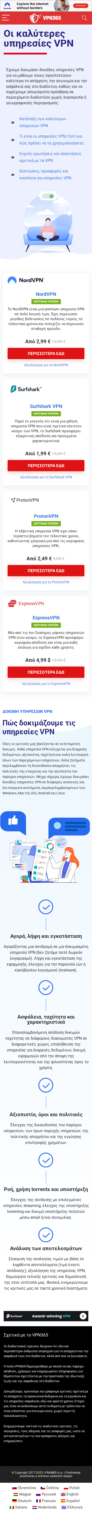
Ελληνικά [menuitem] (74, 1507)
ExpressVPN (46, 618)
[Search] (84, 18)
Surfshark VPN (46, 406)
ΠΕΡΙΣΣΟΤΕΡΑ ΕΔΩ (46, 353)
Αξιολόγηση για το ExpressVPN (46, 684)
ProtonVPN (46, 516)
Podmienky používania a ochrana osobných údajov (50, 1474)
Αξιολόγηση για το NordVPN (46, 365)
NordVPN (46, 294)
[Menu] (6, 18)
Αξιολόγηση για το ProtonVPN (46, 582)
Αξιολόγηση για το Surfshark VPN (46, 477)
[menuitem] (24, 1488)
